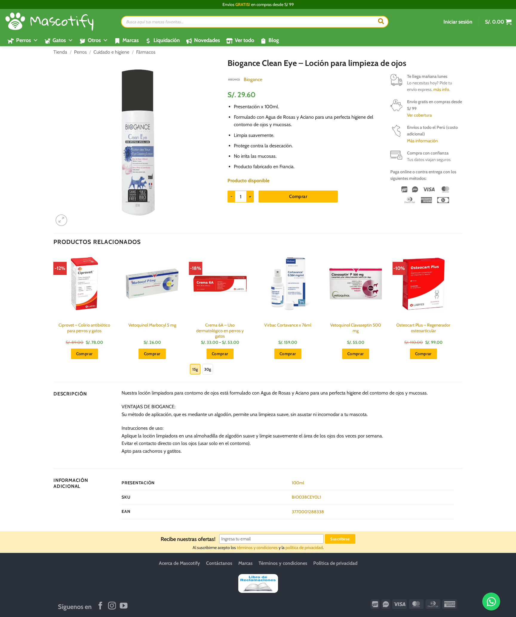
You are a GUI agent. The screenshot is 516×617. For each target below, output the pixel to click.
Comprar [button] (84, 353)
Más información (422, 140)
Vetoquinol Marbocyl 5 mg (152, 325)
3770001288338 (308, 511)
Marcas (130, 40)
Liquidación (166, 40)
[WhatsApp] (491, 601)
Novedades (207, 40)
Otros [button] (94, 40)
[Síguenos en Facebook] (100, 606)
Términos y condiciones (283, 563)
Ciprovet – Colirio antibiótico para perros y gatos (84, 327)
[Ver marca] (234, 79)
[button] (457, 21)
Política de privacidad (335, 563)
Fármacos (146, 52)
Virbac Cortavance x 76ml (287, 325)
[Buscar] (381, 22)
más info (441, 89)
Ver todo (244, 40)
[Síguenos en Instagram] (112, 606)
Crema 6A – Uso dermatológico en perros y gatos (220, 330)
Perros (80, 52)
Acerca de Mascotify (179, 563)
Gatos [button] (59, 40)
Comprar (298, 196)
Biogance (253, 79)
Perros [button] (23, 40)
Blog (273, 40)
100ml (298, 482)
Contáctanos (219, 563)
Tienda (60, 52)
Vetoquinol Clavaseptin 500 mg (355, 327)
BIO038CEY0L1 (306, 497)
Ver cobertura (419, 115)
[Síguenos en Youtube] (124, 606)
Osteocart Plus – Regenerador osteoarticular (423, 327)
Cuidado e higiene (111, 52)
